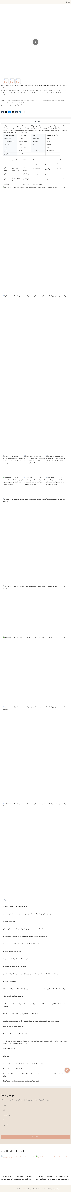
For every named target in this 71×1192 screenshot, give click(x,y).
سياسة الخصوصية (14, 1188)
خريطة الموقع (24, 1188)
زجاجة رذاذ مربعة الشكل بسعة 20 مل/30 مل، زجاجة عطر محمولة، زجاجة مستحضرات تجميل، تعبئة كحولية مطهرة (17, 1177)
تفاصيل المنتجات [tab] (35, 121)
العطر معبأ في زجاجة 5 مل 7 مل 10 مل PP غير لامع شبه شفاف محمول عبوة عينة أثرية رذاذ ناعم (52, 1177)
